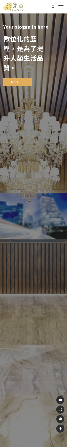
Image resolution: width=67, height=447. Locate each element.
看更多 (15, 82)
